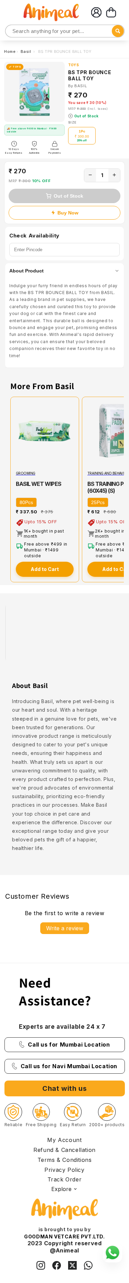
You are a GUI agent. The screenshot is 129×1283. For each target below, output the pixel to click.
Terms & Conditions (64, 1159)
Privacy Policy (64, 1169)
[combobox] (65, 31)
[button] (111, 12)
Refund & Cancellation (64, 1149)
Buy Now (67, 212)
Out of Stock (68, 196)
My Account (64, 1139)
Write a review (64, 928)
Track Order (64, 1179)
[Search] (11, 31)
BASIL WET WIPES (38, 483)
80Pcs (26, 502)
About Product (26, 270)
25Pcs (98, 502)
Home (9, 51)
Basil (27, 51)
